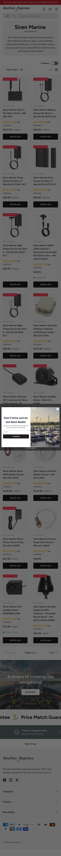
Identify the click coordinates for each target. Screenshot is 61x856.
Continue (16, 436)
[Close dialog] (57, 409)
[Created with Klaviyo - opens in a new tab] (30, 448)
